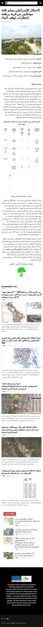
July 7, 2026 (10, 345)
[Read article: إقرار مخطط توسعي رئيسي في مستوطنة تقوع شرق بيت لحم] (9, 555)
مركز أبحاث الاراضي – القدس (21, 264)
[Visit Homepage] (21, 3)
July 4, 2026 (10, 391)
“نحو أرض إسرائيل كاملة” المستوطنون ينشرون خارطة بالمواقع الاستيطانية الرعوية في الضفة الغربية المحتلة (19, 386)
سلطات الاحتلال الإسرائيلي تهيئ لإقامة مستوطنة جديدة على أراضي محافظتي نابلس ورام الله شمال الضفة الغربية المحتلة (20, 429)
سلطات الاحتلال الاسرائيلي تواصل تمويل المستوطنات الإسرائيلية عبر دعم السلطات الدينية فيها (21, 471)
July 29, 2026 (23, 549)
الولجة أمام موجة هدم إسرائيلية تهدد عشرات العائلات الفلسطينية (25, 530)
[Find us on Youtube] (7, 619)
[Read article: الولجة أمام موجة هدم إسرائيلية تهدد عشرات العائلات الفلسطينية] (9, 532)
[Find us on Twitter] (4, 619)
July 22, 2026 (10, 300)
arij (4, 300)
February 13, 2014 (7, 21)
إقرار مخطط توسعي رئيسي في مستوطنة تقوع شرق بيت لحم (24, 554)
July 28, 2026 (23, 558)
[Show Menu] (2, 3)
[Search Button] (41, 3)
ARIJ (13, 623)
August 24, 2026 (24, 525)
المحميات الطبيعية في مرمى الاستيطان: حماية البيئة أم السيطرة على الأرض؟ (26, 521)
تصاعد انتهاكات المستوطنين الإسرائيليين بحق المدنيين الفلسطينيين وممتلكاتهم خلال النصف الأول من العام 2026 (21, 340)
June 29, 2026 (10, 476)
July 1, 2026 (10, 435)
